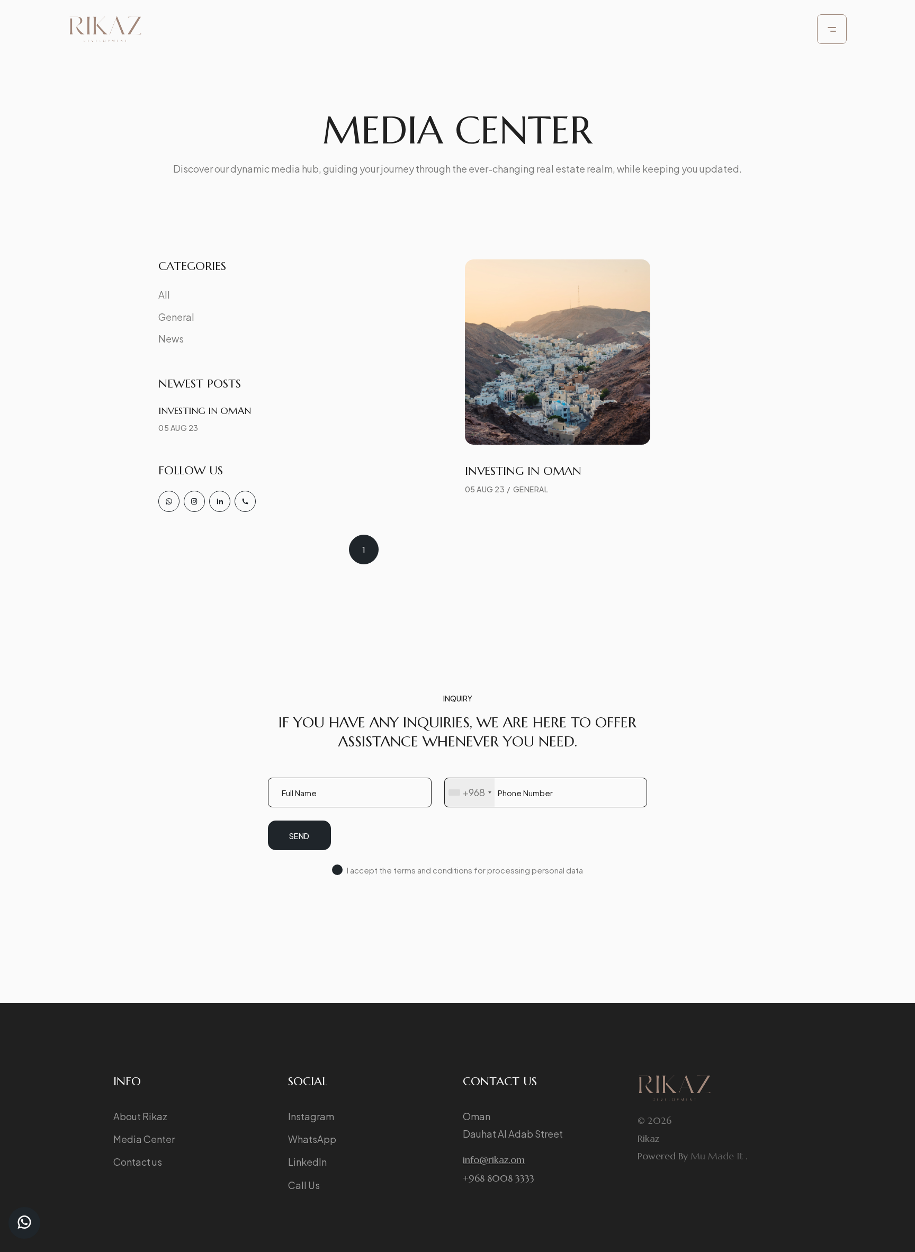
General (176, 317)
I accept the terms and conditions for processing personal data (465, 870)
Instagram (311, 1116)
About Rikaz (140, 1116)
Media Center (144, 1139)
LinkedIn (307, 1162)
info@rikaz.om (494, 1160)
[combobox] (470, 792)
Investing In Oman (204, 410)
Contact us (137, 1162)
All (164, 295)
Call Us (304, 1185)
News (171, 338)
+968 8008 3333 (498, 1178)
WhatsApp (312, 1139)
